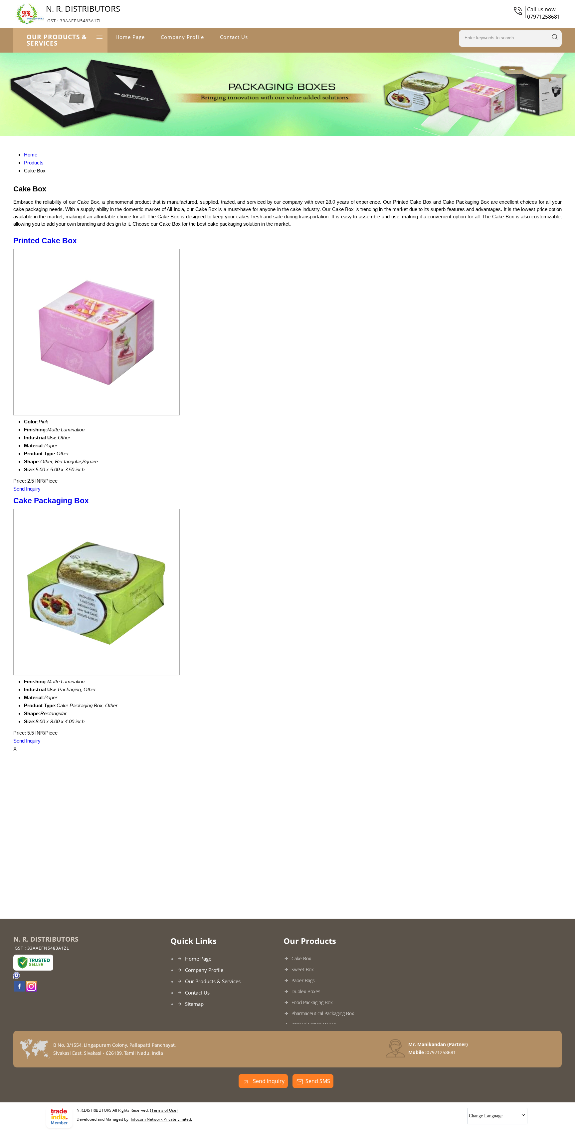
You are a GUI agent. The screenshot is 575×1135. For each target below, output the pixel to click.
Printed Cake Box (45, 241)
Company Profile (182, 37)
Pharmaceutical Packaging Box (322, 1013)
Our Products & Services (57, 40)
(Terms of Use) (164, 1110)
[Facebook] (19, 989)
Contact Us (234, 37)
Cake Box (301, 958)
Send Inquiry (27, 489)
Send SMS (317, 1081)
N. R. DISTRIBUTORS (83, 13)
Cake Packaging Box (51, 501)
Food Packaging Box (312, 1002)
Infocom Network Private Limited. (161, 1119)
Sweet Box (302, 969)
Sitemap (194, 1004)
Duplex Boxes (305, 991)
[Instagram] (31, 989)
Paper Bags (303, 980)
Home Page (130, 37)
